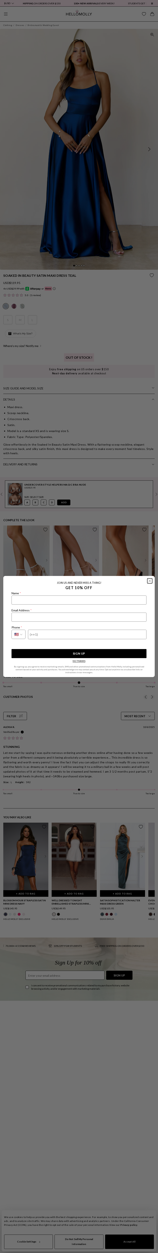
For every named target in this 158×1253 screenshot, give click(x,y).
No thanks (79, 661)
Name (16, 593)
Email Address (21, 610)
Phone (17, 627)
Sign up (79, 653)
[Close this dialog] (149, 580)
